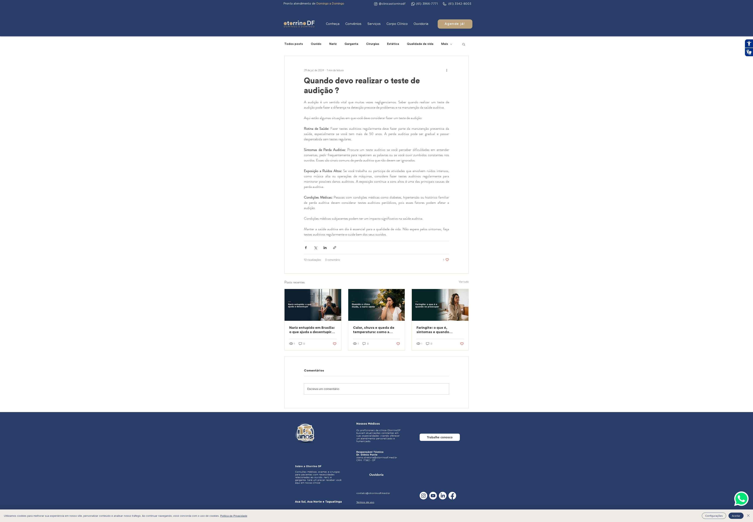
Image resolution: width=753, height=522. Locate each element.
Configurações (714, 515)
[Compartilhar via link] (334, 247)
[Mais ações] (446, 70)
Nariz (333, 44)
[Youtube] (433, 495)
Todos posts (293, 44)
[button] (332, 24)
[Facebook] (452, 495)
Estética (393, 44)
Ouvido (316, 44)
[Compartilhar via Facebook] (306, 247)
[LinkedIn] (443, 495)
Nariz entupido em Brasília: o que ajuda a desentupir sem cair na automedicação (312, 330)
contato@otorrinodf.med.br (373, 493)
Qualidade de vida (420, 44)
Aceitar (736, 515)
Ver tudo (464, 282)
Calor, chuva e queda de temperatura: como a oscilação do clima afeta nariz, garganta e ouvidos (374, 330)
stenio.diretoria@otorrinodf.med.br (376, 457)
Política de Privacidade (233, 515)
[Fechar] (748, 516)
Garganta (351, 44)
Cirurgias (372, 44)
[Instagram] (423, 495)
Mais (444, 44)
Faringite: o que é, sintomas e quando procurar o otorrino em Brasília (436, 330)
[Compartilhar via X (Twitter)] (315, 247)
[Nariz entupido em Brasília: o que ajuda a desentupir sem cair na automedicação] (313, 305)
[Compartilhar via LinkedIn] (325, 247)
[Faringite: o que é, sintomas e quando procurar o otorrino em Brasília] (440, 305)
